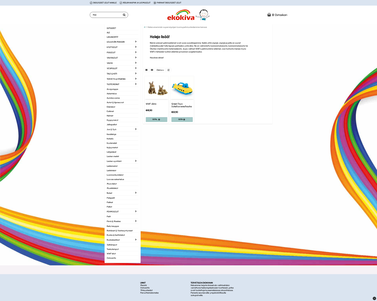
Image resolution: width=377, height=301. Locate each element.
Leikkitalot (111, 170)
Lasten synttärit (114, 161)
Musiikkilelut (112, 188)
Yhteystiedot (146, 290)
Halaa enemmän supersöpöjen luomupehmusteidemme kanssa (177, 27)
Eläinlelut (111, 107)
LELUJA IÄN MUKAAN (116, 42)
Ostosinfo (111, 258)
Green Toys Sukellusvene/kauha (181, 105)
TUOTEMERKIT (113, 84)
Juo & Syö (111, 129)
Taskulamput (113, 249)
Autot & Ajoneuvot (115, 102)
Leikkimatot (112, 166)
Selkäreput (112, 245)
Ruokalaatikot (113, 240)
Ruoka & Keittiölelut (116, 235)
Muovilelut (112, 184)
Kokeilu (110, 138)
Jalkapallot (112, 124)
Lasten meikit (113, 156)
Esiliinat (110, 111)
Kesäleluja (111, 134)
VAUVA (110, 63)
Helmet (110, 115)
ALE (108, 32)
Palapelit (111, 198)
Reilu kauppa (113, 226)
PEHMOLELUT (113, 211)
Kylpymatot (112, 147)
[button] (277, 14)
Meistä (143, 285)
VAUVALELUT (112, 58)
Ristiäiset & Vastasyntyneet (120, 230)
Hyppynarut (112, 120)
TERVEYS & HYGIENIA (116, 79)
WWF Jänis (151, 104)
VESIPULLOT (112, 68)
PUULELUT (111, 52)
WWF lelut (111, 253)
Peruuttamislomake (149, 293)
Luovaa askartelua (115, 179)
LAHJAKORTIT (112, 37)
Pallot (109, 207)
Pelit (109, 216)
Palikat (110, 202)
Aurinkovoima (113, 98)
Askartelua (112, 93)
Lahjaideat (111, 152)
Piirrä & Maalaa (114, 221)
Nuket (109, 193)
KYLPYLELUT (112, 47)
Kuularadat (112, 143)
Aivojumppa (112, 89)
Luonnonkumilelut (115, 175)
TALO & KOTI (112, 73)
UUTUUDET (111, 28)
